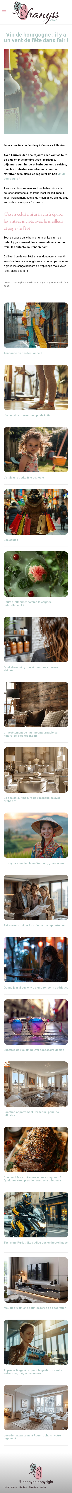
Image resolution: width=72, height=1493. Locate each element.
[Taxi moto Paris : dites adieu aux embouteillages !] (36, 1214)
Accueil (7, 282)
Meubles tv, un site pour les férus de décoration (35, 1308)
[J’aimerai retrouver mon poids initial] (36, 387)
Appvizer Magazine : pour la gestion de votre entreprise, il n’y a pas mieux (33, 1372)
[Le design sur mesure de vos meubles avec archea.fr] (36, 770)
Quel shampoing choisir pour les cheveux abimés (31, 669)
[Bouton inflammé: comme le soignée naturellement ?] (36, 574)
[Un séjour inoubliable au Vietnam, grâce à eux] (36, 835)
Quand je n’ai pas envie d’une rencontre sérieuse (36, 987)
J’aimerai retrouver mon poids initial (27, 415)
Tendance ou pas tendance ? (23, 353)
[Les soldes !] (36, 512)
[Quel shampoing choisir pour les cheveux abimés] (36, 639)
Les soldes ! (11, 540)
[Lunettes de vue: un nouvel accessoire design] (36, 1022)
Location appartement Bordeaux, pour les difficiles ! (31, 1113)
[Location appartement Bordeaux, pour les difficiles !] (36, 1084)
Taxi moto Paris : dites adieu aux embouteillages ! (36, 1244)
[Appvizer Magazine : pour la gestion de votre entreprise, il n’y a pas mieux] (36, 1342)
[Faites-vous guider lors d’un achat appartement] (36, 897)
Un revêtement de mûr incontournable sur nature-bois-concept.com (31, 734)
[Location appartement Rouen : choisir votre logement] (36, 1407)
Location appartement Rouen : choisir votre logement (32, 1437)
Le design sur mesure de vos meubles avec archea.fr (32, 799)
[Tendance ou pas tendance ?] (36, 325)
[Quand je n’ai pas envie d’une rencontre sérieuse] (36, 959)
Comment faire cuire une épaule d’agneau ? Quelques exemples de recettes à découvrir (32, 1179)
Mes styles (18, 282)
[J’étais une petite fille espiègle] (36, 449)
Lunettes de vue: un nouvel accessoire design (34, 1050)
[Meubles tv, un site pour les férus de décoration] (36, 1280)
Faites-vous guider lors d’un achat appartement (35, 925)
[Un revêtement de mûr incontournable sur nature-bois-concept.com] (36, 704)
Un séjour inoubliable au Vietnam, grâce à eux (34, 863)
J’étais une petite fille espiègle (24, 477)
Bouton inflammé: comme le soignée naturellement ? (28, 603)
